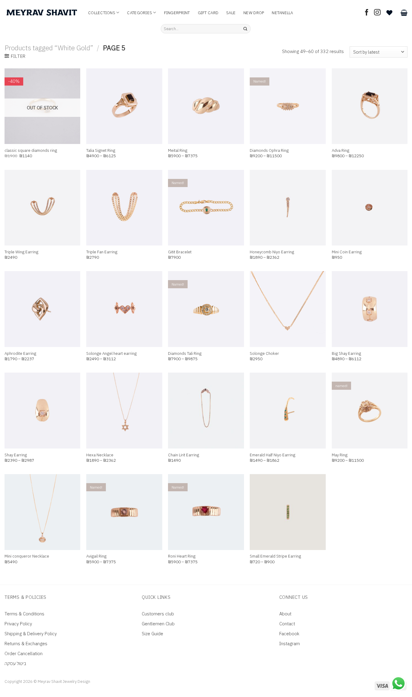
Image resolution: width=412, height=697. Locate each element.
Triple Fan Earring (101, 252)
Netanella (282, 12)
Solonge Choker (264, 353)
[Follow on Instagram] (377, 13)
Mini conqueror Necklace (27, 556)
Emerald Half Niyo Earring (272, 455)
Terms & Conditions (24, 614)
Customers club (158, 614)
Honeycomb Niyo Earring (272, 252)
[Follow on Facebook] (366, 13)
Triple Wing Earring (21, 252)
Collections (101, 12)
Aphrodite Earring (20, 353)
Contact (287, 624)
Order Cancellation (24, 653)
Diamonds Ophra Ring (269, 150)
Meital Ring (177, 150)
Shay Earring (16, 455)
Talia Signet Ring (100, 150)
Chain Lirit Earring (183, 455)
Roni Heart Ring (181, 556)
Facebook (289, 633)
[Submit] (245, 29)
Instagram (289, 643)
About (285, 614)
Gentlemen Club (158, 624)
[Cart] (404, 12)
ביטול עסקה (15, 663)
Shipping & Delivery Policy (31, 633)
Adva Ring (340, 150)
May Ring (339, 455)
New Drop (253, 12)
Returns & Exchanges (26, 643)
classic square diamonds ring (31, 150)
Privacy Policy (18, 624)
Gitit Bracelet (180, 252)
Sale (231, 12)
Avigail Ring (96, 556)
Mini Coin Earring (347, 252)
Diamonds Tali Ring (184, 353)
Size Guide (152, 633)
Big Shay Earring (346, 353)
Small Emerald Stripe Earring (275, 556)
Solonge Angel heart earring (111, 353)
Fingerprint (177, 12)
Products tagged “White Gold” (49, 47)
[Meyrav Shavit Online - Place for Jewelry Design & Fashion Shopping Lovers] (42, 12)
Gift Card (208, 12)
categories (139, 12)
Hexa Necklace (99, 455)
